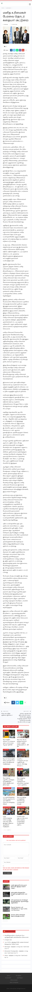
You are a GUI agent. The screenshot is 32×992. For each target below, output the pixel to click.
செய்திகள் (18, 975)
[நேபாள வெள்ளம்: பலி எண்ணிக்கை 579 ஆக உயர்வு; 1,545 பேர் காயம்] (6, 909)
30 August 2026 (8, 940)
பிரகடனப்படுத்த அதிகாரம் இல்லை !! (6, 714)
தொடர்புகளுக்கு (14, 982)
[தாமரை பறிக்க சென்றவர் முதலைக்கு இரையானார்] (6, 916)
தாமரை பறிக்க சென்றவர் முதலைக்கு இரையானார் (18, 915)
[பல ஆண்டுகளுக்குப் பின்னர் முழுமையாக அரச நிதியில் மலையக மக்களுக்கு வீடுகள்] (9, 791)
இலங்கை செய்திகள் (21, 749)
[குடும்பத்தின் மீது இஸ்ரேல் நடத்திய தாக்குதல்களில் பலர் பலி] (6, 894)
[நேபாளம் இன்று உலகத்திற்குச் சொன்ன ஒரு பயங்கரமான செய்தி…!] (23, 791)
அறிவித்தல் (20, 978)
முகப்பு (8, 975)
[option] (16, 902)
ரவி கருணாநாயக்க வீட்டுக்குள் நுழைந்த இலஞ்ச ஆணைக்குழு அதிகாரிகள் (19, 901)
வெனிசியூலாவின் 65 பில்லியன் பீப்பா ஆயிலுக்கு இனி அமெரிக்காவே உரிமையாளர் (16, 936)
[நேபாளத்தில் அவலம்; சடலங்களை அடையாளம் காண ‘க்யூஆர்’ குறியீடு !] (9, 734)
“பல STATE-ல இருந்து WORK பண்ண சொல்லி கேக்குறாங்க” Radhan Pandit (16, 943)
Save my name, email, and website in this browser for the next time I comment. (16, 869)
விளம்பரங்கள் (14, 980)
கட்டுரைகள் (8, 978)
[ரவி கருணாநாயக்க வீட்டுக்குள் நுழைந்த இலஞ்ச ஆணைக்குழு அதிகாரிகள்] (6, 901)
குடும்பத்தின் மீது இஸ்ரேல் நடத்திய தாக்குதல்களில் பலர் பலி (19, 894)
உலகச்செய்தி (6, 730)
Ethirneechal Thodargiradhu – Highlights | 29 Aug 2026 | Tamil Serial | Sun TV (16, 952)
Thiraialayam (10, 931)
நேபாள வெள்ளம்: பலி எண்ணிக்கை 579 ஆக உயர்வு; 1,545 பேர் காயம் (19, 908)
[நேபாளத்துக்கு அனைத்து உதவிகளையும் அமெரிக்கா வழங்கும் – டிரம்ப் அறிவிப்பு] (23, 772)
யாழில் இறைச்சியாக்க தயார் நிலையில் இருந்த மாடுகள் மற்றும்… (19, 886)
